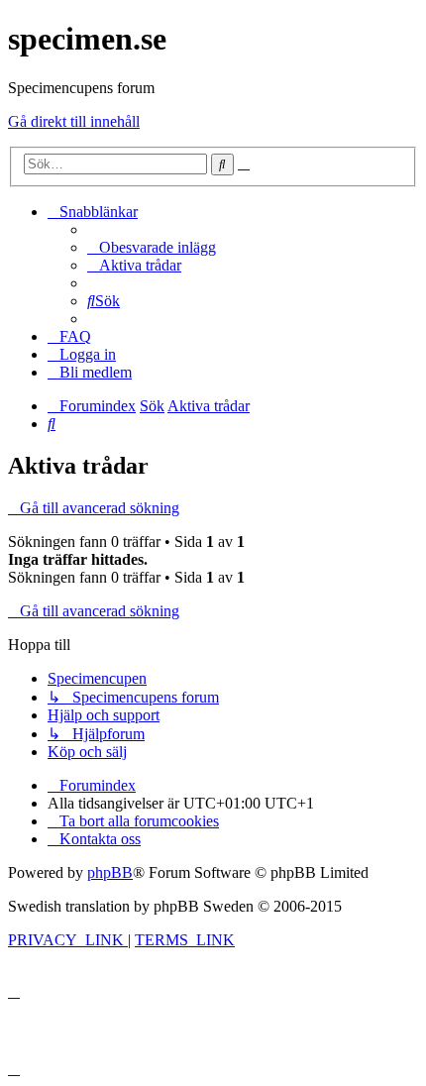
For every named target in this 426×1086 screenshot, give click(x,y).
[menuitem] (151, 247)
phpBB (110, 872)
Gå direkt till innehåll (74, 121)
